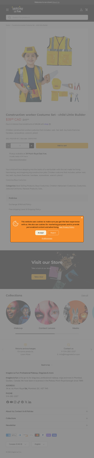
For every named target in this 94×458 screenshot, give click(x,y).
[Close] (82, 217)
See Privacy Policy (66, 227)
